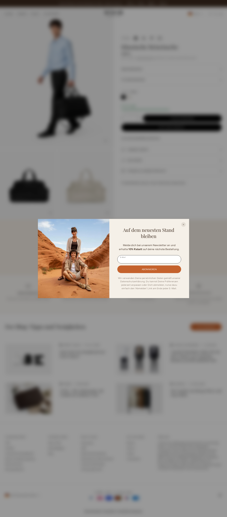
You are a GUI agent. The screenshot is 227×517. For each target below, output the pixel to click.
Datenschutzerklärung (132, 281)
